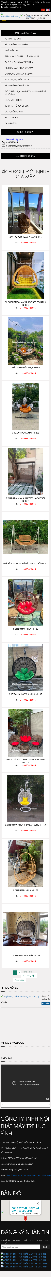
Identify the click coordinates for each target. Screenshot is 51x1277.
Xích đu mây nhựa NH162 (25, 890)
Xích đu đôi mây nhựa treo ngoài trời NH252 (25, 499)
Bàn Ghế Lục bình (14, 111)
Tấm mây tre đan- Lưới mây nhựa (22, 56)
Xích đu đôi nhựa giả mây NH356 (25, 236)
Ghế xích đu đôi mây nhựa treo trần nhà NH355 (25, 303)
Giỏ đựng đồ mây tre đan (18, 73)
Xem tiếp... (46, 1003)
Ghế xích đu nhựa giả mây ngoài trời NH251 (25, 563)
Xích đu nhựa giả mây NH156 (25, 955)
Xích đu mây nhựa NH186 (25, 628)
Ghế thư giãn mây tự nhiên (19, 62)
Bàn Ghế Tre (11, 123)
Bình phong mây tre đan (18, 79)
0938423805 (12, 142)
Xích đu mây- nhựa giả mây (19, 67)
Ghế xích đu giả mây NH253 (25, 432)
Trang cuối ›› (19, 980)
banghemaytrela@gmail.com (19, 145)
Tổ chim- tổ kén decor (17, 105)
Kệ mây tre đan (13, 38)
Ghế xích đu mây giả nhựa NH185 (25, 694)
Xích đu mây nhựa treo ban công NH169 (25, 824)
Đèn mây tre (11, 117)
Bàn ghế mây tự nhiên (16, 44)
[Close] (37, 1203)
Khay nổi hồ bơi (13, 99)
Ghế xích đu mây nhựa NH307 (25, 367)
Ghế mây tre (11, 50)
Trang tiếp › (31, 975)
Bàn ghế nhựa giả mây (17, 85)
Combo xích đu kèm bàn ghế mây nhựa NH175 (25, 761)
